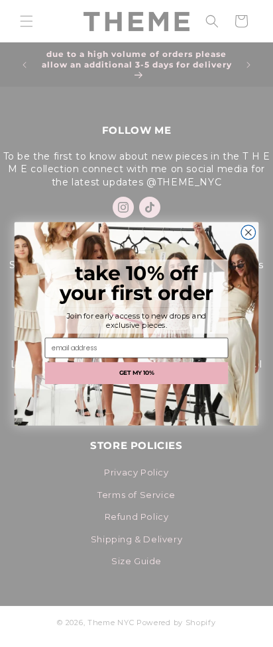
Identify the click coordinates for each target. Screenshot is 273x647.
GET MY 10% (136, 372)
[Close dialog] (248, 232)
